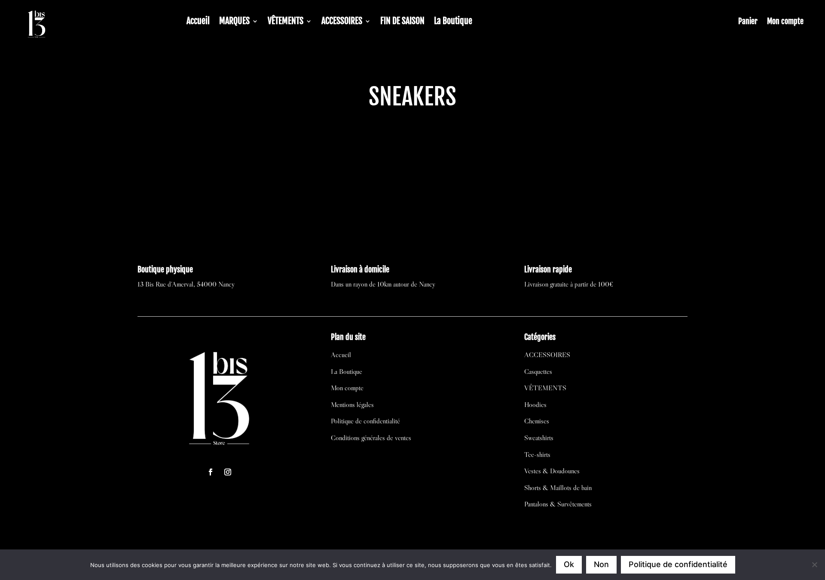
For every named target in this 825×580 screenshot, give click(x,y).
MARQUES (234, 22)
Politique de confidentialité (365, 420)
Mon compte (785, 22)
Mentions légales (352, 404)
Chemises (536, 420)
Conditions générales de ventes (371, 437)
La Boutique (453, 22)
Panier (748, 22)
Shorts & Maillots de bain (558, 487)
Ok (569, 564)
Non (601, 564)
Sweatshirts (538, 437)
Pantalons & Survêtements (558, 504)
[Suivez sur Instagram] (228, 472)
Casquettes (538, 371)
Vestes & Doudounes (552, 470)
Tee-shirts (537, 454)
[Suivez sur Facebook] (210, 472)
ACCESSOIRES (341, 22)
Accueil (198, 22)
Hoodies (535, 404)
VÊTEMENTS (285, 22)
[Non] (814, 564)
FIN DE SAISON (402, 22)
